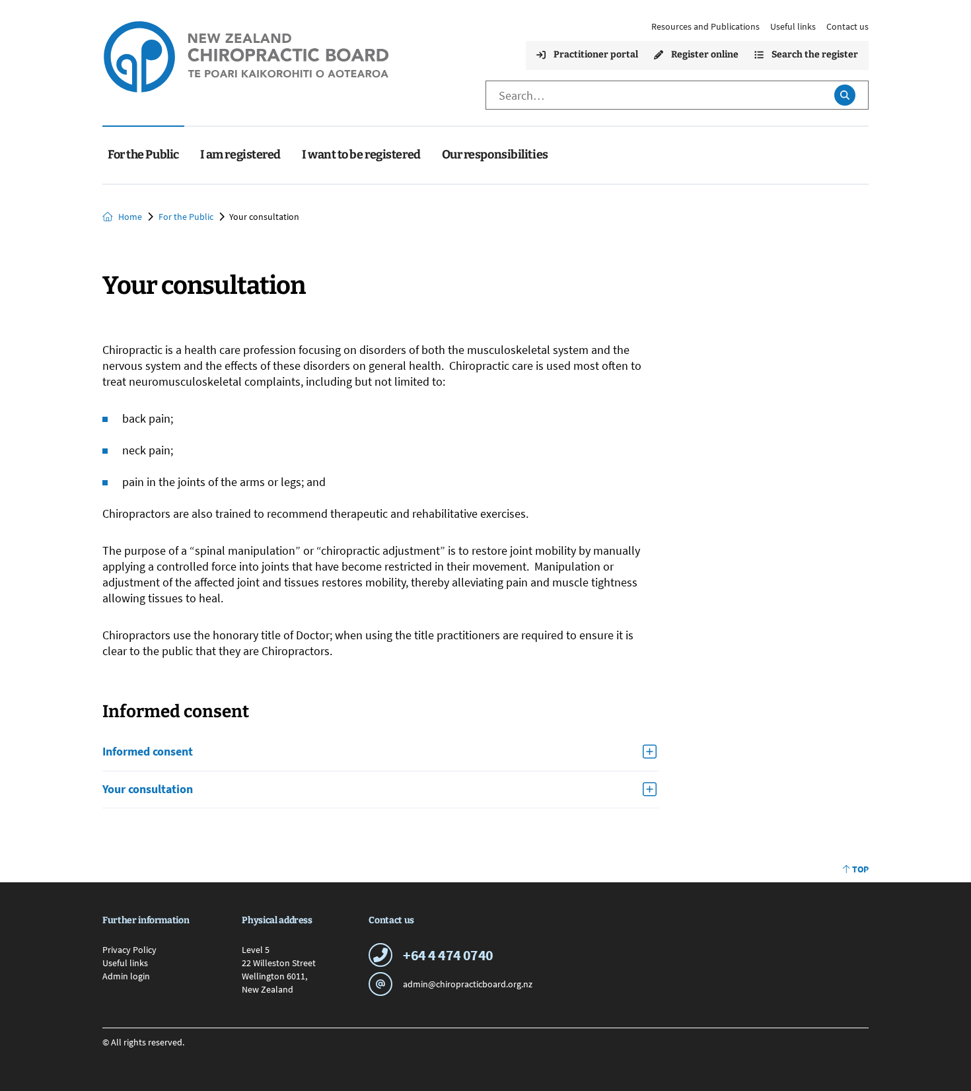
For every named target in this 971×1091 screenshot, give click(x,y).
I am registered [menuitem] (240, 154)
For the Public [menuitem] (143, 154)
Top (860, 869)
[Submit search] (844, 95)
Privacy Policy (129, 950)
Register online (704, 54)
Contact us (847, 26)
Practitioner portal (596, 54)
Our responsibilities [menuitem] (495, 154)
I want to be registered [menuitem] (361, 154)
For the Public (186, 217)
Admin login (126, 976)
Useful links (793, 26)
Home (130, 217)
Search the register (815, 54)
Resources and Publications (705, 26)
